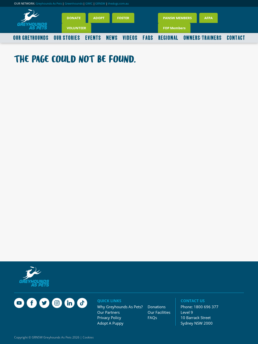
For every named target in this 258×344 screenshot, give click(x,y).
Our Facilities (159, 312)
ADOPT (99, 18)
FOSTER (123, 18)
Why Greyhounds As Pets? (120, 307)
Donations (157, 307)
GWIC (88, 3)
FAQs (152, 318)
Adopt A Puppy (110, 323)
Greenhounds (74, 3)
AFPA (208, 18)
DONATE (74, 18)
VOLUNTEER (76, 28)
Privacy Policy (109, 318)
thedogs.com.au (118, 3)
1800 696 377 (206, 306)
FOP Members (174, 28)
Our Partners (108, 312)
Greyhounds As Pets (49, 3)
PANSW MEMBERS (177, 18)
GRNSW (100, 3)
